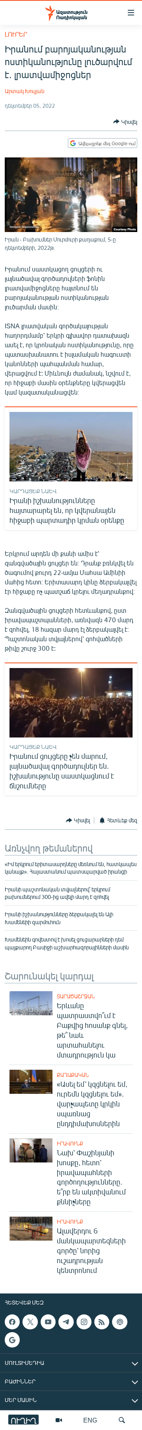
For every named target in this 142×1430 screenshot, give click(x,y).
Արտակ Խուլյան (24, 91)
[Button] (125, 121)
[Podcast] (119, 1321)
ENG (90, 1420)
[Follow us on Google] (12, 1340)
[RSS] (101, 1321)
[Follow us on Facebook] (12, 1321)
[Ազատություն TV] (59, 1420)
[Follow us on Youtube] (48, 1321)
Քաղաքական (73, 1075)
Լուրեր (16, 34)
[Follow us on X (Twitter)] (29, 1321)
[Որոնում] (122, 1420)
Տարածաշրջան (76, 996)
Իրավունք (70, 1143)
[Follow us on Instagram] (84, 1321)
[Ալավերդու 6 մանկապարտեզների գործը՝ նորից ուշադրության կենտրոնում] (30, 1229)
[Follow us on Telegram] (65, 1321)
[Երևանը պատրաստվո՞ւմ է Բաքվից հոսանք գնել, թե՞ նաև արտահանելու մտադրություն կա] (30, 1003)
